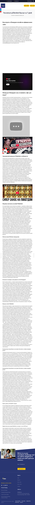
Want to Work (20, 484)
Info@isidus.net (20, 492)
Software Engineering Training (5, 496)
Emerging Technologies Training (5, 492)
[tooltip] (0, 7)
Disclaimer (21, 502)
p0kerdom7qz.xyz (9, 33)
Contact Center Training (4, 494)
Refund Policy (17, 502)
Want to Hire (19, 482)
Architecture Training (4, 497)
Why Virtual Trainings (4, 490)
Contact (19, 486)
